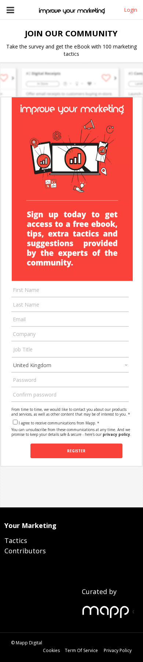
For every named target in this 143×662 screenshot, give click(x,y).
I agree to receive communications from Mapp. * (59, 423)
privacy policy (116, 434)
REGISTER (76, 450)
